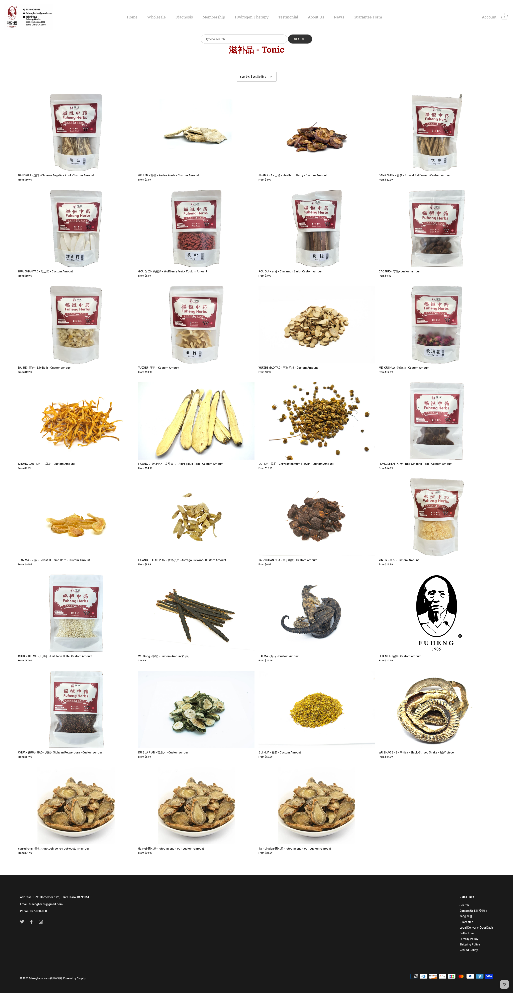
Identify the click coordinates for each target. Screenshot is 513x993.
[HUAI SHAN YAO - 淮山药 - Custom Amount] (76, 228)
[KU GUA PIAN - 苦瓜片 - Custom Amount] (196, 709)
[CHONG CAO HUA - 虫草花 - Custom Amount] (76, 421)
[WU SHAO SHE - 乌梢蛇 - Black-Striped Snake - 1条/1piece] (437, 709)
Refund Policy (468, 950)
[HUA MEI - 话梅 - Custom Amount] (437, 613)
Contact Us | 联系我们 (473, 910)
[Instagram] (41, 921)
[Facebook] (31, 921)
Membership (213, 16)
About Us (316, 16)
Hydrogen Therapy (252, 16)
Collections (467, 933)
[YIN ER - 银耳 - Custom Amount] (437, 517)
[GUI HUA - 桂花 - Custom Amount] (317, 709)
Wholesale (156, 16)
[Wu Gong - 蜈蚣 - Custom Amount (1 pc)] (196, 613)
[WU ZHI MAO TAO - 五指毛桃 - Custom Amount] (317, 324)
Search (464, 905)
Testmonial (288, 16)
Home (132, 16)
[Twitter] (22, 921)
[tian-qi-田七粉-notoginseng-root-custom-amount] (196, 805)
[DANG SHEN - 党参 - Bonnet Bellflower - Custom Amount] (437, 132)
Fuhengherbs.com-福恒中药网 (45, 978)
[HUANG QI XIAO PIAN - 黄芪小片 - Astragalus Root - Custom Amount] (196, 517)
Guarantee (466, 922)
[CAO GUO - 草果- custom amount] (437, 228)
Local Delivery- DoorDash (476, 927)
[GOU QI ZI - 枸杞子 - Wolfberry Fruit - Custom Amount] (196, 228)
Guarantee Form (368, 16)
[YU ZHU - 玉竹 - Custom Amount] (196, 324)
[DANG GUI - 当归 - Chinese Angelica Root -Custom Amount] (76, 132)
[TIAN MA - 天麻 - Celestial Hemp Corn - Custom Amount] (76, 517)
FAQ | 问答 (465, 916)
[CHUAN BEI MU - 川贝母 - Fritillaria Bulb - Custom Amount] (76, 613)
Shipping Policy (469, 944)
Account (489, 17)
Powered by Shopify (74, 978)
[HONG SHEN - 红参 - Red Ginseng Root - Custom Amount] (437, 421)
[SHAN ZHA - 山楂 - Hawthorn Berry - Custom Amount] (317, 132)
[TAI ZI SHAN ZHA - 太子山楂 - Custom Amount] (317, 517)
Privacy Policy (468, 938)
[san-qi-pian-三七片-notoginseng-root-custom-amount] (76, 805)
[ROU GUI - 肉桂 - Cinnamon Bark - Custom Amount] (317, 228)
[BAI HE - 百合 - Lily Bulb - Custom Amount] (76, 324)
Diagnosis (184, 16)
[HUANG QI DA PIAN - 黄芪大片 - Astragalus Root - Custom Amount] (196, 421)
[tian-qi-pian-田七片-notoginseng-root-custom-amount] (317, 805)
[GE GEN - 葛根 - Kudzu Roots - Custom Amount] (196, 132)
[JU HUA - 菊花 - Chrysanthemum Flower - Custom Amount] (317, 421)
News (339, 16)
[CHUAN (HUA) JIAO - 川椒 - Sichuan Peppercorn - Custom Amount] (76, 709)
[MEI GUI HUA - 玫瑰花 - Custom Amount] (437, 324)
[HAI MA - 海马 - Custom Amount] (317, 613)
